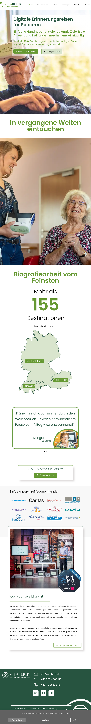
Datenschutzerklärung (48, 708)
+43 (43, 679)
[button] (44, 451)
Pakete (55, 5)
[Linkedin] (51, 693)
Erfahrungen (66, 5)
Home (31, 5)
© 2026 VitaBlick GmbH (20, 708)
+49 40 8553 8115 (50, 684)
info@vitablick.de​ (50, 674)
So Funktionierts (42, 5)
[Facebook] (43, 693)
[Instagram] (36, 693)
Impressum (34, 708)
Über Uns (77, 5)
